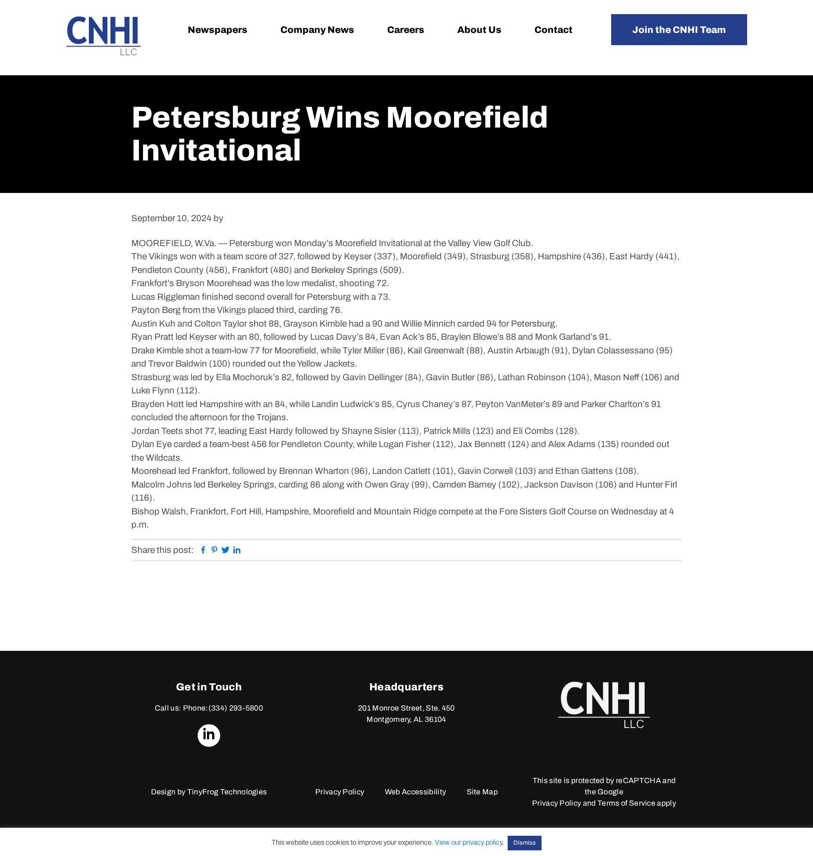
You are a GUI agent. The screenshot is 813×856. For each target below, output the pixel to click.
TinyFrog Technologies (227, 792)
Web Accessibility (415, 792)
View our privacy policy (468, 842)
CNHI (103, 36)
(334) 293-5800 (235, 708)
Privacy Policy (339, 792)
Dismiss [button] (524, 843)
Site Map (482, 792)
